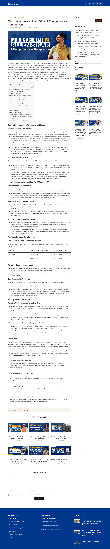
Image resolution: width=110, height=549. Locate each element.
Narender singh (17, 27)
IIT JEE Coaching (17, 10)
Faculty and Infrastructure (15, 112)
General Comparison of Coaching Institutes (19, 89)
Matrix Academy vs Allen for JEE (17, 97)
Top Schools (65, 10)
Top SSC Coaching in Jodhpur (90, 541)
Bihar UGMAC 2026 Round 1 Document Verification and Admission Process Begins (80, 109)
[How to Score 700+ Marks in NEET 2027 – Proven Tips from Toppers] (61, 450)
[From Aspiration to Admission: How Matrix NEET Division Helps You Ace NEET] (61, 427)
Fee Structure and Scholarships (16, 104)
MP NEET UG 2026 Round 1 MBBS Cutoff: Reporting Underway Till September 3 (95, 132)
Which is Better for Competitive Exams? (19, 101)
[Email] (100, 3)
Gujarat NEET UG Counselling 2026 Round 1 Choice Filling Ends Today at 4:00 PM (95, 86)
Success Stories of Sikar (15, 93)
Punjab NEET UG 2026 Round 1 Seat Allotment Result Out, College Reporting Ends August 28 (95, 109)
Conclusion (11, 118)
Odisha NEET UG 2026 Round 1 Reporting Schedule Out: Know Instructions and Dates (81, 87)
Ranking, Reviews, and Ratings (17, 91)
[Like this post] (20, 410)
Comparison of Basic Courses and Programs (20, 106)
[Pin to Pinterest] (25, 410)
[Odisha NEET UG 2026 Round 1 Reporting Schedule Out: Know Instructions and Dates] (81, 77)
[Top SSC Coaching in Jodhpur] (77, 543)
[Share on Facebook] (22, 410)
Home (9, 10)
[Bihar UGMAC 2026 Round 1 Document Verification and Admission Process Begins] (81, 100)
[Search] (101, 9)
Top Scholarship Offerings (15, 110)
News (72, 10)
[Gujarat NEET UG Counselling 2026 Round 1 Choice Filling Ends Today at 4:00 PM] (95, 77)
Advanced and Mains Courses (16, 108)
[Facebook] (86, 3)
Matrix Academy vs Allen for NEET (18, 99)
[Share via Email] (27, 410)
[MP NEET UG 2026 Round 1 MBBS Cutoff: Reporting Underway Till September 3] (95, 122)
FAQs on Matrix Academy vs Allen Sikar (19, 121)
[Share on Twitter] (24, 410)
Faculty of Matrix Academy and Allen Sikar (20, 114)
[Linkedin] (97, 3)
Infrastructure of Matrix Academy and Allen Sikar (21, 116)
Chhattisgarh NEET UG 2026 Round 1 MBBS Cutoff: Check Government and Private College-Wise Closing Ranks (88, 54)
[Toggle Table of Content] (31, 86)
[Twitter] (89, 3)
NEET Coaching (30, 10)
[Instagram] (93, 3)
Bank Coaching (42, 10)
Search (77, 17)
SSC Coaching (54, 10)
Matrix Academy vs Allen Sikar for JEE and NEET (21, 95)
